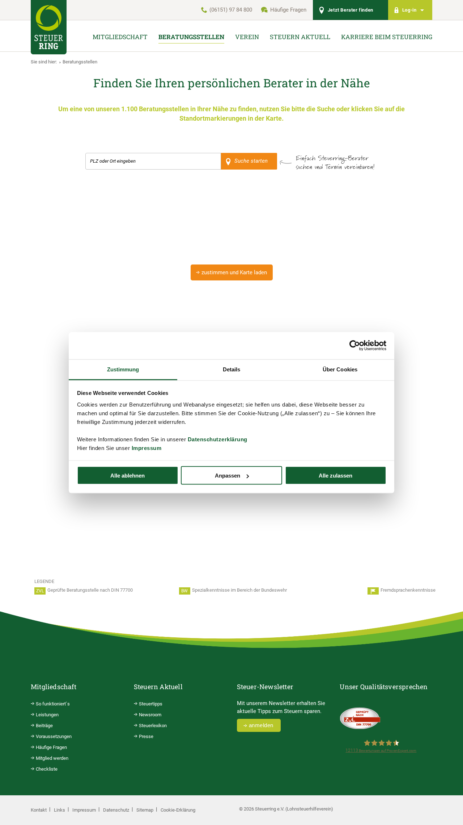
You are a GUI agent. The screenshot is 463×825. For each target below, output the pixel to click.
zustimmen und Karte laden (234, 272)
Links (59, 810)
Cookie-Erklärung (178, 810)
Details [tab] (232, 369)
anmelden (261, 725)
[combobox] (153, 161)
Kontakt (39, 810)
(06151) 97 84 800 (230, 10)
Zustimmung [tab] (123, 369)
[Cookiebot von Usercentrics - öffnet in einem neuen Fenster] (354, 345)
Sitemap (144, 810)
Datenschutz (116, 810)
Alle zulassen (335, 475)
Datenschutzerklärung (217, 439)
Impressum (147, 448)
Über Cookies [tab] (340, 369)
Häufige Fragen (288, 10)
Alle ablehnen (127, 475)
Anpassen (227, 475)
